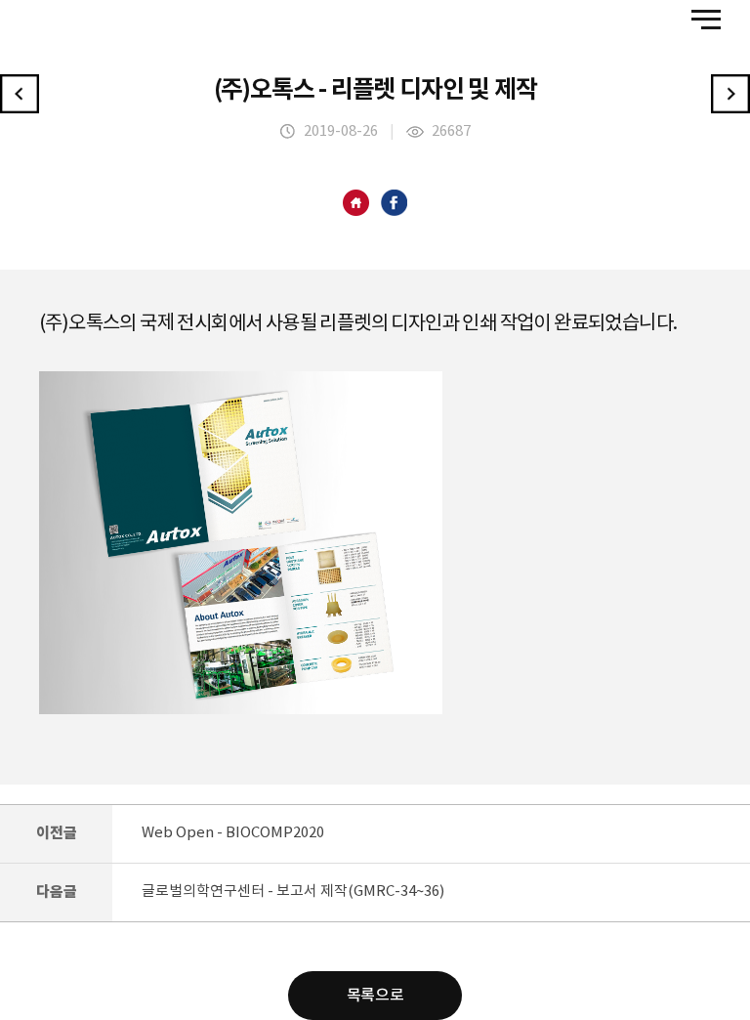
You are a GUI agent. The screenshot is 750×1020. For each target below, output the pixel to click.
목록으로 (375, 995)
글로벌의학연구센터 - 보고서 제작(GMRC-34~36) (293, 891)
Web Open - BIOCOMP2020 (233, 833)
